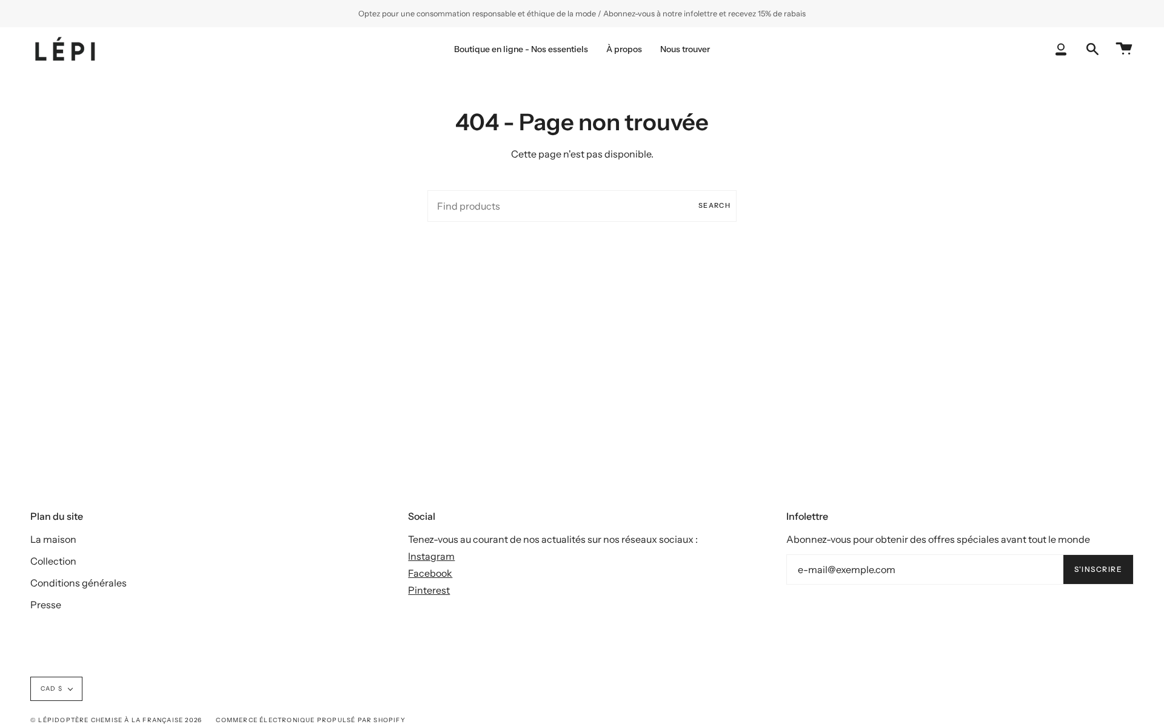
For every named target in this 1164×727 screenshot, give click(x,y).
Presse (45, 605)
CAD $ (51, 688)
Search (714, 205)
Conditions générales (78, 583)
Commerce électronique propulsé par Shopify (310, 720)
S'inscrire (1098, 569)
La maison (53, 539)
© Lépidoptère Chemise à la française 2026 (116, 720)
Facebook (430, 573)
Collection (53, 561)
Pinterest (429, 590)
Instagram (431, 556)
